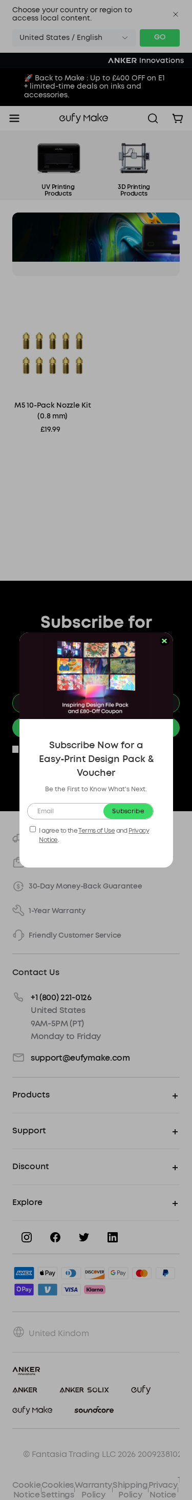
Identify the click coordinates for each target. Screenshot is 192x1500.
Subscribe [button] (128, 811)
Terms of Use (96, 831)
